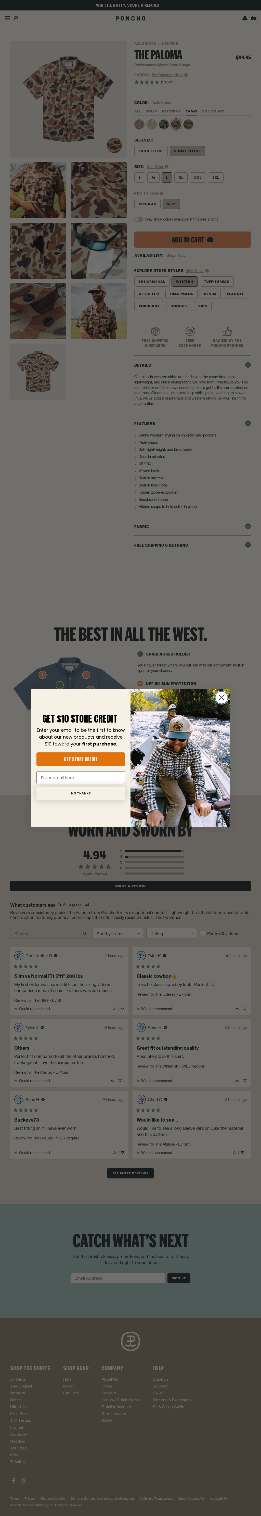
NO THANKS (81, 793)
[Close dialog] (221, 697)
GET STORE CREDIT (81, 759)
